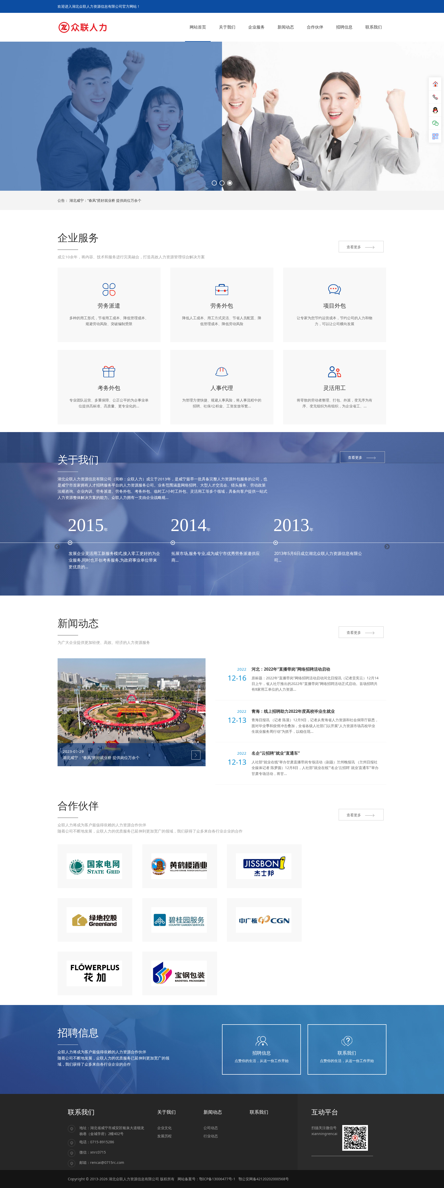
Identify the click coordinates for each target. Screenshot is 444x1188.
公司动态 (210, 1127)
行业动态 (210, 1136)
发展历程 (164, 1136)
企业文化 (164, 1127)
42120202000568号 (272, 1178)
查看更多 (79, 80)
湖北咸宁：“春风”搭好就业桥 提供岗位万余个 (105, 200)
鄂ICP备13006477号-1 (217, 1178)
